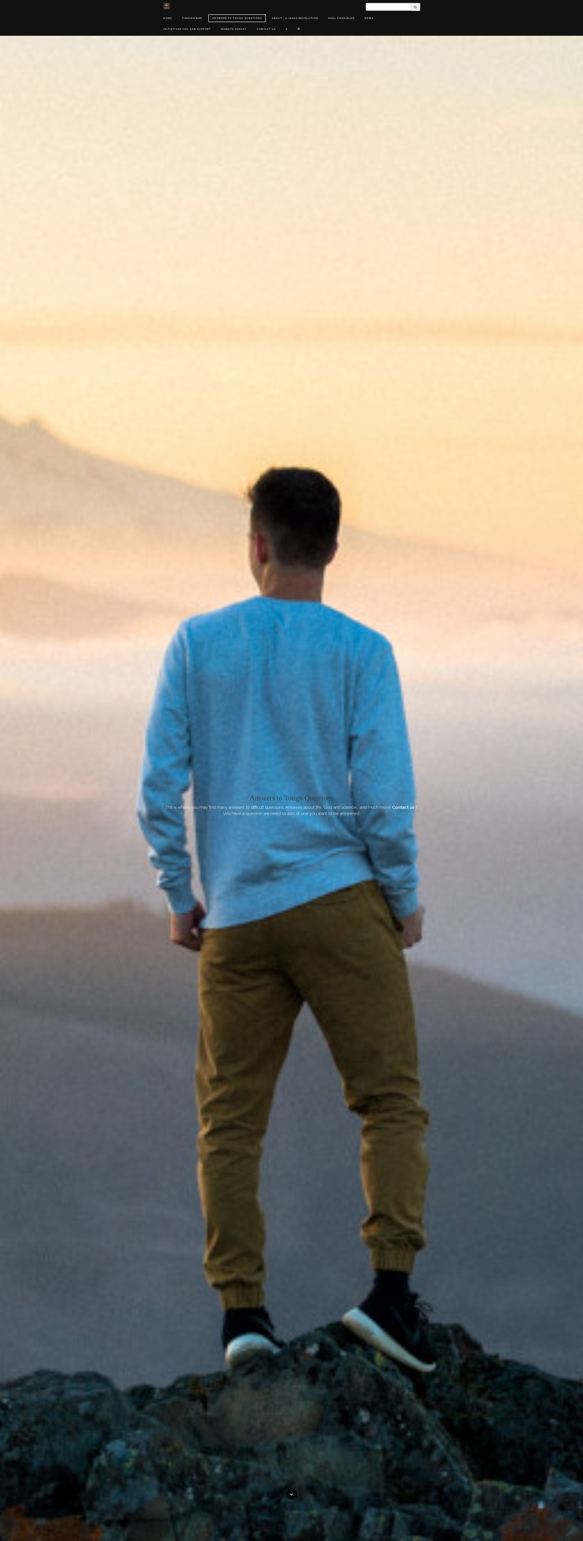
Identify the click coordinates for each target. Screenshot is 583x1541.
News (369, 18)
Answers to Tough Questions (237, 18)
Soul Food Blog (341, 18)
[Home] (167, 6)
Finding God (192, 18)
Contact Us (266, 29)
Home (167, 18)
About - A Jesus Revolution (295, 18)
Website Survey (234, 29)
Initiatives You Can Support (187, 29)
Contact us (403, 807)
